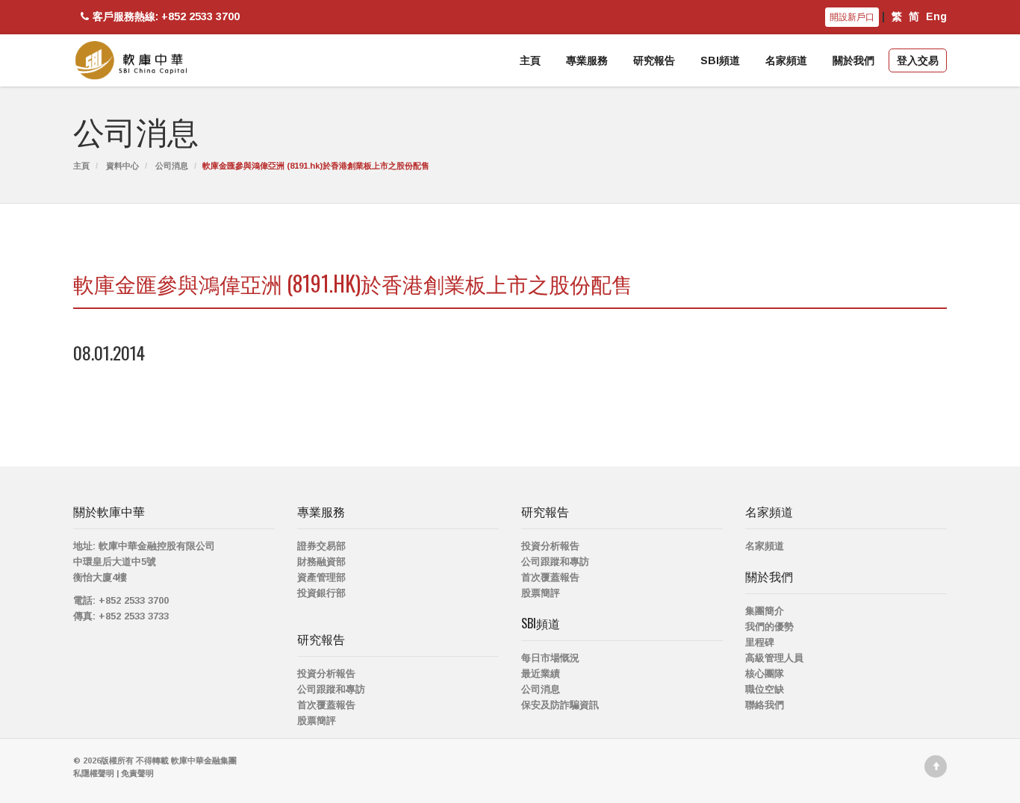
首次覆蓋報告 (326, 704)
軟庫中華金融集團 (204, 760)
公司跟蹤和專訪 (331, 689)
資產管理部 (321, 577)
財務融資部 (321, 561)
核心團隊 (764, 673)
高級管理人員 (774, 657)
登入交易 (918, 60)
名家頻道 (786, 60)
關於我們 (853, 60)
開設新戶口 (852, 17)
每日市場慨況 (550, 657)
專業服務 (587, 60)
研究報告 (654, 60)
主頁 (530, 60)
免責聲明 (137, 773)
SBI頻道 (720, 60)
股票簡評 (316, 720)
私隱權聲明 (93, 773)
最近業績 (540, 673)
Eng (936, 16)
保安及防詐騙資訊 (560, 704)
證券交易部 (321, 546)
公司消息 (171, 165)
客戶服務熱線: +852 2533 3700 (166, 16)
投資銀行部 (321, 593)
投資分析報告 (326, 673)
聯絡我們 (764, 704)
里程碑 (759, 642)
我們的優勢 (769, 626)
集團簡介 (764, 610)
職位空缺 (764, 689)
